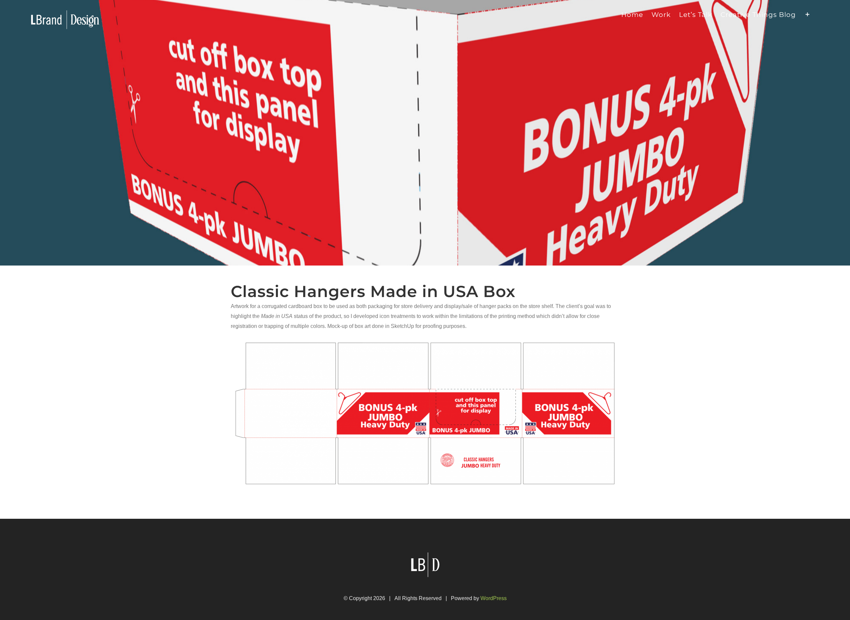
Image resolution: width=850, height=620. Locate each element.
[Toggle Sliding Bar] (807, 14)
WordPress (493, 598)
